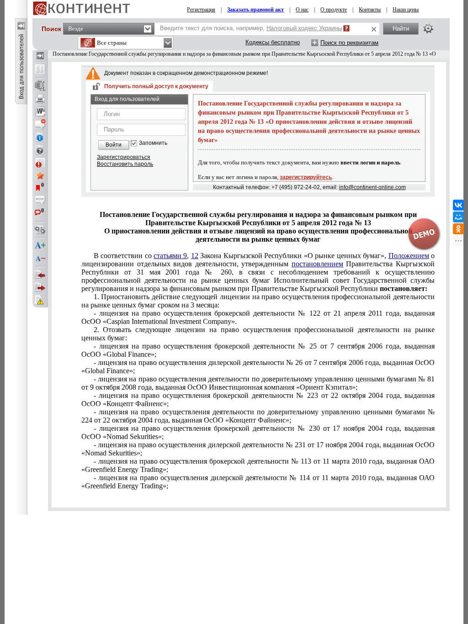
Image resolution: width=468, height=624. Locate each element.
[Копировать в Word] (40, 111)
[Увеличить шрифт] (40, 245)
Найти (401, 28)
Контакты (370, 9)
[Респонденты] (40, 287)
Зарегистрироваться (123, 157)
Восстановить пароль (125, 164)
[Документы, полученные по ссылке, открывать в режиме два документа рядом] (40, 69)
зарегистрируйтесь (306, 177)
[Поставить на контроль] (40, 162)
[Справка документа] (40, 149)
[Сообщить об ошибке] (40, 300)
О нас (302, 9)
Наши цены (406, 9)
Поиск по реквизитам (349, 42)
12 (194, 255)
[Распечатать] (40, 98)
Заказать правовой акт (255, 9)
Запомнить (153, 143)
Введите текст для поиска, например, (251, 28)
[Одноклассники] (458, 228)
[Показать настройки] (428, 28)
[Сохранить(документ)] (40, 85)
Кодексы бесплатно (272, 42)
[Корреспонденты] (40, 274)
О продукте (333, 9)
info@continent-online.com (372, 187)
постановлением (317, 264)
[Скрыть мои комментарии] (40, 201)
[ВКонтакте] (458, 205)
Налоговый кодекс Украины (304, 28)
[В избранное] (40, 175)
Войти (114, 145)
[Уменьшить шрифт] (40, 258)
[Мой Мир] (458, 217)
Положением (408, 255)
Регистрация (201, 9)
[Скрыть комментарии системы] (40, 124)
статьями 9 (170, 255)
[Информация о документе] (40, 137)
